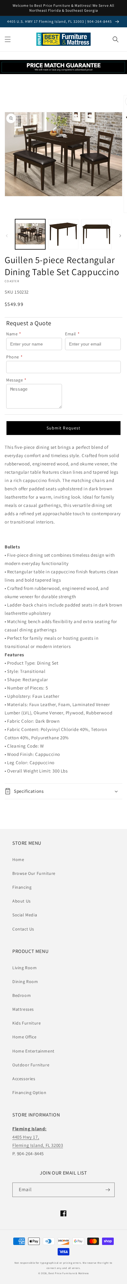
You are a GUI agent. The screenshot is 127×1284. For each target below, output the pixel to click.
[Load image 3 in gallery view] (96, 234)
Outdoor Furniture (30, 1065)
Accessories (23, 1078)
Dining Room (25, 981)
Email (72, 334)
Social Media (24, 915)
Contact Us (23, 929)
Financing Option (29, 1092)
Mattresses (23, 1009)
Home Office (24, 1037)
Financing (21, 887)
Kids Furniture (26, 1023)
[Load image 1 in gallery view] (30, 234)
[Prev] (7, 236)
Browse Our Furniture (33, 873)
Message (16, 380)
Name (13, 334)
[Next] (120, 236)
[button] (7, 39)
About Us (21, 901)
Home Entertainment (33, 1051)
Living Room (24, 967)
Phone (14, 357)
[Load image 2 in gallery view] (63, 234)
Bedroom (21, 995)
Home (18, 859)
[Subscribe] (107, 1190)
